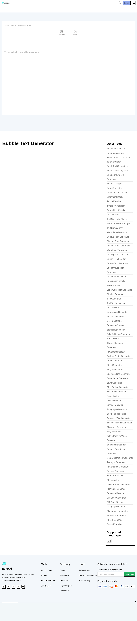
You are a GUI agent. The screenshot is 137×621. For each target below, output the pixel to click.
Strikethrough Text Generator (115, 270)
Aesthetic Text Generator (118, 246)
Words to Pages (114, 184)
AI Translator (113, 480)
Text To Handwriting (116, 303)
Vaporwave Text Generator (119, 290)
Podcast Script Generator (119, 356)
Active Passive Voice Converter (117, 438)
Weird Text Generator (117, 232)
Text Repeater (113, 285)
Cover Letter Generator (117, 378)
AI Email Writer (114, 400)
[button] (134, 3)
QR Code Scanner (115, 502)
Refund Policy (84, 570)
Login (126, 3)
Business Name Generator (119, 423)
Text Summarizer (115, 228)
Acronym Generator (116, 462)
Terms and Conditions (88, 575)
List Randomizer (114, 321)
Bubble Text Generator (117, 263)
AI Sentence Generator (117, 467)
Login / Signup (66, 585)
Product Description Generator (116, 451)
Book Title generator (116, 414)
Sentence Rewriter (115, 493)
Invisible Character (116, 206)
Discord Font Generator (118, 241)
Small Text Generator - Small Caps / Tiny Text (117, 168)
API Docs (45, 586)
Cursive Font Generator (118, 237)
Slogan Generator (115, 369)
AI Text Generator (115, 520)
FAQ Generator (114, 431)
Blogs (62, 570)
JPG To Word (113, 338)
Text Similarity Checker (118, 219)
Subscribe (129, 574)
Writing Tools (46, 570)
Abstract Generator (116, 316)
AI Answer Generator (116, 427)
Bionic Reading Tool (116, 330)
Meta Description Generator (120, 458)
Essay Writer (113, 396)
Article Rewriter (114, 201)
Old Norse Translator (116, 276)
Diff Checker (113, 215)
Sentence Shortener (116, 515)
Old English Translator (117, 254)
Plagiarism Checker (116, 148)
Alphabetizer (113, 307)
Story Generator (114, 365)
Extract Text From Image (118, 223)
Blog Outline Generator (118, 387)
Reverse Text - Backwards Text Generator (119, 159)
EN (109, 540)
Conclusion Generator (117, 312)
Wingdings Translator (117, 250)
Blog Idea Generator (116, 392)
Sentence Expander (116, 445)
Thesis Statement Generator (115, 345)
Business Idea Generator (118, 374)
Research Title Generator (119, 418)
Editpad (7, 3)
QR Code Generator (116, 498)
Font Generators (48, 580)
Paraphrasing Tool (115, 153)
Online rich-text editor (117, 192)
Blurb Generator (114, 383)
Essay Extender (114, 524)
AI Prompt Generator (116, 489)
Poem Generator (114, 361)
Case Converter (114, 188)
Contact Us (64, 591)
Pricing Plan (65, 575)
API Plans (64, 580)
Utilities (44, 575)
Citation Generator (115, 294)
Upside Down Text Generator (115, 177)
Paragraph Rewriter (116, 507)
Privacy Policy (84, 580)
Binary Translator (115, 405)
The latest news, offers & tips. (109, 570)
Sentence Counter (115, 325)
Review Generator (115, 471)
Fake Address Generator (118, 334)
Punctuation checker (116, 281)
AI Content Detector (116, 352)
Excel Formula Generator (119, 484)
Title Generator (114, 299)
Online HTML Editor (116, 259)
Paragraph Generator (117, 409)
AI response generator (117, 511)
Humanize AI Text (115, 475)
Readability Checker (116, 210)
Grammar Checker (115, 197)
